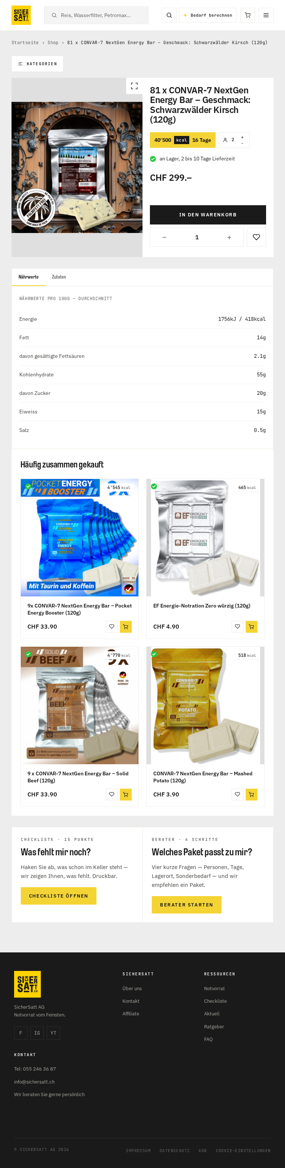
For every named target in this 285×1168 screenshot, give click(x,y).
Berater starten (186, 905)
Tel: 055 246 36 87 (35, 1069)
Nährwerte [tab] (29, 276)
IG (37, 1033)
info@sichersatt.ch (34, 1082)
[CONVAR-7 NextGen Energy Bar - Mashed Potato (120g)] (205, 705)
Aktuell (212, 1014)
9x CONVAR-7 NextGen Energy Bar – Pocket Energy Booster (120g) (79, 609)
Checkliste (215, 1001)
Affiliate (130, 1014)
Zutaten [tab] (59, 276)
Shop (53, 43)
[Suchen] (169, 15)
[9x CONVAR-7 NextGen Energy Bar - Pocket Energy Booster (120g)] (79, 537)
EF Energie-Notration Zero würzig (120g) (201, 605)
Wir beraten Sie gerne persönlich (49, 1094)
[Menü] (266, 15)
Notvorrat (214, 988)
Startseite (25, 43)
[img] (28, 486)
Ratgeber (214, 1027)
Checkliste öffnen (58, 896)
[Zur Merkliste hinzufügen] (256, 237)
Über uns (132, 988)
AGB (203, 1150)
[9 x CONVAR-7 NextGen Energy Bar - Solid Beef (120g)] (79, 705)
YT (53, 1033)
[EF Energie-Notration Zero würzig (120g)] (205, 537)
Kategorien (42, 63)
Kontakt (131, 1001)
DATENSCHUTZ (175, 1150)
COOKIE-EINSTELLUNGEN (243, 1150)
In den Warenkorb (208, 215)
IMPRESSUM (138, 1150)
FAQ (208, 1039)
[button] (126, 627)
